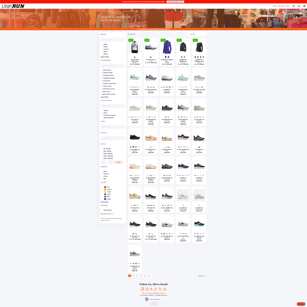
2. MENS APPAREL (107, 73)
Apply (118, 162)
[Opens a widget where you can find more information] (301, 304)
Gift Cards (281, 6)
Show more (105, 57)
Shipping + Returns (159, 293)
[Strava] (151, 289)
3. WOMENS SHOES (108, 75)
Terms (144, 293)
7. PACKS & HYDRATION (109, 83)
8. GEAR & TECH (106, 86)
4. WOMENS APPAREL (108, 78)
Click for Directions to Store (175, 1)
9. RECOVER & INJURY (108, 89)
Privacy (149, 293)
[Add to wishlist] (140, 40)
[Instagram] (147, 289)
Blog (287, 6)
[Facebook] (142, 289)
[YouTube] (164, 289)
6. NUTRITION (106, 81)
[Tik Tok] (155, 289)
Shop (274, 6)
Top (154, 304)
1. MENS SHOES (106, 70)
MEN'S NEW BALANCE (108, 94)
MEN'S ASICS (106, 91)
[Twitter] (160, 289)
